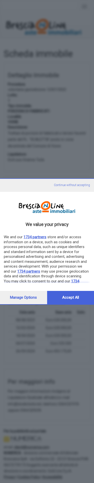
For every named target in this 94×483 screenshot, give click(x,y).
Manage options (23, 297)
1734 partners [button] (35, 237)
